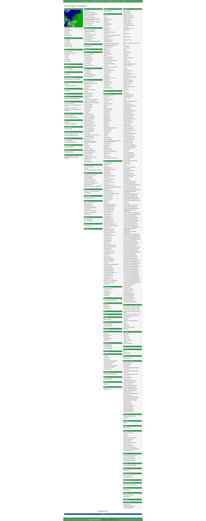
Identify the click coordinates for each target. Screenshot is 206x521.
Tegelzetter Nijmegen (128, 120)
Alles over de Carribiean (89, 54)
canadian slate (87, 214)
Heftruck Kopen (107, 79)
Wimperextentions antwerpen (129, 327)
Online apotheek (127, 48)
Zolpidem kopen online (128, 20)
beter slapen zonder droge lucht (90, 210)
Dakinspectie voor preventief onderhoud (92, 191)
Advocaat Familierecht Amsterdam (130, 437)
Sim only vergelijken (108, 11)
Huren (85, 164)
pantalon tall (126, 323)
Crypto (125, 346)
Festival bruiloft (87, 70)
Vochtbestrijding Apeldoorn (109, 208)
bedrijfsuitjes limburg (88, 93)
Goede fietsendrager (68, 51)
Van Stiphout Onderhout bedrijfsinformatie (131, 220)
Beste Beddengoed (68, 30)
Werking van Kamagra (128, 70)
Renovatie (126, 434)
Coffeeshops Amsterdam (128, 176)
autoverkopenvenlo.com (88, 123)
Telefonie (106, 9)
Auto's (66, 72)
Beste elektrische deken (128, 96)
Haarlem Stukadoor (127, 401)
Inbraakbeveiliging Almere (109, 253)
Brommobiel (106, 322)
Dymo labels (106, 27)
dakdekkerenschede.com (128, 408)
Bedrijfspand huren (107, 28)
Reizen (85, 52)
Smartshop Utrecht (127, 180)
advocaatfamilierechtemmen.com (130, 447)
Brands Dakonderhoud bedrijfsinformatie (131, 198)
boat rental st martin (88, 62)
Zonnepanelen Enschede (109, 235)
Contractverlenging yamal (89, 38)
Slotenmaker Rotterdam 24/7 (109, 182)
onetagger (106, 356)
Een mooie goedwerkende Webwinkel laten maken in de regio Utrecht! (112, 141)
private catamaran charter (89, 118)
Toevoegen (87, 1)
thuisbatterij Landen (127, 357)
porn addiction (87, 147)
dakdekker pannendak (108, 167)
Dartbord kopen (107, 111)
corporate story (107, 84)
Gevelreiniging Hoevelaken (89, 152)
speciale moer (106, 38)
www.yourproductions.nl (128, 362)
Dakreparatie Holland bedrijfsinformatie (131, 269)
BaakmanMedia (104, 519)
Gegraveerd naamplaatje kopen (110, 204)
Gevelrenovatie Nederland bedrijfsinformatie (132, 214)
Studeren (125, 349)
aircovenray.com (107, 256)
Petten (125, 322)
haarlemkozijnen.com (88, 120)
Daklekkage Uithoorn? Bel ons (90, 174)
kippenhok (67, 31)
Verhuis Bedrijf (68, 145)
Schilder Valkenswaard (108, 257)
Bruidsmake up (126, 325)
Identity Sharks (107, 20)
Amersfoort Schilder (107, 248)
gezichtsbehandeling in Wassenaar (130, 301)
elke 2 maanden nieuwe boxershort (110, 158)
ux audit (105, 17)
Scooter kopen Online (108, 338)
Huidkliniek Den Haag (128, 23)
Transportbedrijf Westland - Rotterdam (131, 396)
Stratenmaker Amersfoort (128, 143)
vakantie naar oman (88, 60)
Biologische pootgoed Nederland (110, 127)
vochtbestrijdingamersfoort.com (129, 118)
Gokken (105, 303)
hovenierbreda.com (127, 131)
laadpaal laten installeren (89, 15)
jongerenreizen (126, 203)
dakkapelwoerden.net (108, 266)
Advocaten (126, 463)
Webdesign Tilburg (88, 158)
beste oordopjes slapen (108, 149)
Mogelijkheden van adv (108, 81)
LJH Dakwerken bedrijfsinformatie (130, 215)
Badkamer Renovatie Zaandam (110, 246)
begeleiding (126, 436)
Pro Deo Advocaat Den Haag (129, 138)
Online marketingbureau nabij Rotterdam (131, 367)
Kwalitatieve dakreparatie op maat (71, 117)
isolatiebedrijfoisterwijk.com (109, 269)
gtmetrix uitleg (106, 359)
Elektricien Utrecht (107, 241)
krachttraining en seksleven (109, 362)
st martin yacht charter (88, 65)
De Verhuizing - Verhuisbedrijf (129, 144)
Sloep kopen (126, 54)
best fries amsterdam (88, 36)
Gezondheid (126, 493)
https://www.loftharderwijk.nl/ (70, 53)
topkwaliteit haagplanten (89, 206)
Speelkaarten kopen (108, 119)
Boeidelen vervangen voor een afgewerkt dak (93, 186)
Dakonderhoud (67, 101)
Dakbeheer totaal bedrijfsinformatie (130, 101)
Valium (125, 67)
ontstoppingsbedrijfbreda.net (129, 293)
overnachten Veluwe (88, 73)
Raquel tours (67, 54)
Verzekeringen (87, 49)
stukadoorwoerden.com (108, 267)
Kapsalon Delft (87, 71)
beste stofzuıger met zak (89, 202)
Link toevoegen (101, 511)
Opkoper (105, 16)
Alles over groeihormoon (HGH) (130, 64)
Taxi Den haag (87, 11)
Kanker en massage (127, 14)
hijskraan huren (87, 33)
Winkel (105, 387)
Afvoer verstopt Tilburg (128, 432)
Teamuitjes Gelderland (88, 76)
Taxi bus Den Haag (68, 46)
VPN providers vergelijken (129, 296)
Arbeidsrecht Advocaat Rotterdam (130, 465)
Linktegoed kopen (94, 1)
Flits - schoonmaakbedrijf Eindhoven (130, 146)
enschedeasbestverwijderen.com (110, 272)
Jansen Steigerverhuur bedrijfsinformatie (131, 276)
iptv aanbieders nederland (129, 94)
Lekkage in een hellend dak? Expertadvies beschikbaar (73, 110)
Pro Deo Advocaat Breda (128, 122)
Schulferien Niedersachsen (129, 300)
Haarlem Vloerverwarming (89, 122)
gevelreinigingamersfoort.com (70, 142)
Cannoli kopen (107, 290)
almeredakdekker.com (108, 233)
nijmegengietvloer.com (88, 131)
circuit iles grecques (88, 57)
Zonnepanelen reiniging (108, 191)
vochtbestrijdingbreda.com (129, 406)
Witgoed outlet (106, 118)
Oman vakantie (87, 63)
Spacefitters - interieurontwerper (110, 151)
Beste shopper (126, 333)
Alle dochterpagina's (109, 1)
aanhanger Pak (87, 110)
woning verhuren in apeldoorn (109, 282)
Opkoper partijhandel (108, 24)
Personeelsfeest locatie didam (90, 75)
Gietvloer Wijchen (127, 159)
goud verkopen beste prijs (109, 70)
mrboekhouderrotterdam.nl (129, 411)
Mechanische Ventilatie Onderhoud (110, 60)
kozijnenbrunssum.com (128, 285)
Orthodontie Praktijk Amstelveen (90, 101)
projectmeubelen (87, 86)
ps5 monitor (106, 97)
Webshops (86, 217)
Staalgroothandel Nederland (109, 32)
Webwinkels (106, 93)
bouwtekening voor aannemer (109, 78)
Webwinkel (126, 421)
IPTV (125, 31)
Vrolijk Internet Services (112, 519)
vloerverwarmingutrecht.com (129, 115)
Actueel (85, 28)
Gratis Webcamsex (88, 39)
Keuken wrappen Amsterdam (109, 175)
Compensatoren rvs (88, 225)
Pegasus (105, 154)
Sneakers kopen (107, 116)
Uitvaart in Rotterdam (88, 104)
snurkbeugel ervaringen (128, 104)
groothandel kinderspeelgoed (70, 123)
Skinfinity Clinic (127, 30)
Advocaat (125, 453)
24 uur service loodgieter (108, 179)
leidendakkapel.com (108, 240)
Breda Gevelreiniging (128, 377)
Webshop (86, 201)
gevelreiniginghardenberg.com (90, 150)
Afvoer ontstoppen (107, 174)
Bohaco (125, 165)
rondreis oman (87, 133)
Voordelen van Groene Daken (90, 179)
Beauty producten (107, 137)
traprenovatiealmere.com (128, 383)
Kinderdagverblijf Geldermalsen (130, 416)
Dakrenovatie (67, 113)
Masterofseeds (126, 178)
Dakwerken (86, 189)
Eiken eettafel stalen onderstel (109, 169)
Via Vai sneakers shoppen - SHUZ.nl (131, 315)
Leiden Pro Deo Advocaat (128, 445)
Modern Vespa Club (108, 335)
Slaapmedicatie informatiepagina (130, 77)
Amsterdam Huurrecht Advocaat (130, 458)
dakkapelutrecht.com (127, 125)
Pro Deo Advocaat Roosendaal (129, 380)
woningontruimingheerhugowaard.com (111, 264)
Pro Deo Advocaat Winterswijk (129, 460)
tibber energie (106, 357)
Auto (85, 9)
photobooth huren (127, 489)
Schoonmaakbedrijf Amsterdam (130, 133)
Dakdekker (86, 173)
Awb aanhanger (87, 109)
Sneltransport (106, 33)
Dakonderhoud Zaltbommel (89, 197)
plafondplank (106, 183)
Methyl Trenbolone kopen (128, 73)
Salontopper (67, 122)
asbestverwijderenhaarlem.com (110, 232)
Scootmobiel (106, 343)
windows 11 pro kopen (128, 340)
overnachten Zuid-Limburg (89, 115)
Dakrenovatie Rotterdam (69, 115)
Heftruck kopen (126, 51)
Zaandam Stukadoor (68, 140)
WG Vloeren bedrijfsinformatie (129, 284)
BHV (124, 351)
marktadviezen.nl (107, 73)
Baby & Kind (126, 414)
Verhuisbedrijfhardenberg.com (109, 245)
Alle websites (117, 1)
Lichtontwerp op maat (88, 105)
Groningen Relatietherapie (129, 157)
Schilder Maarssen (107, 249)
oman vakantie (67, 59)
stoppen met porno (127, 496)
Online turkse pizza (107, 291)
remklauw (86, 91)
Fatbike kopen (106, 132)
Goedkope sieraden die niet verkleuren (91, 102)
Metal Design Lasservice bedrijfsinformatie (132, 263)
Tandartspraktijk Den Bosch (129, 25)
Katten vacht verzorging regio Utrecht (131, 374)
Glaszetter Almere (87, 139)
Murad (105, 107)
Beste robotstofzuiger (88, 219)
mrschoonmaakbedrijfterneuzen (71, 85)
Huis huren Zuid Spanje (88, 166)
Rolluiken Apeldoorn (108, 238)
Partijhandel (106, 22)
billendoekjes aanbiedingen (129, 295)
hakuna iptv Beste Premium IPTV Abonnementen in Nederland (90, 142)
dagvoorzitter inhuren (108, 83)
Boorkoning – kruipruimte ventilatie (110, 280)
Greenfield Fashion (107, 110)
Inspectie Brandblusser (108, 57)
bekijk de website (127, 504)
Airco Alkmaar (106, 254)
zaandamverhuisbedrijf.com (109, 230)
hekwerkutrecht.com (127, 107)
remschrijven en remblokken (89, 89)
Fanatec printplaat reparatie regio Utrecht (92, 41)
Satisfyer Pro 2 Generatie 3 (129, 17)
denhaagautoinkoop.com (128, 450)
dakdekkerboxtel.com (128, 403)
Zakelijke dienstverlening (129, 361)
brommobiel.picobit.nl (108, 325)
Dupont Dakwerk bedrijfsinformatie (130, 188)
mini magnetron (68, 90)
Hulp (66, 155)
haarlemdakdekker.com (108, 217)
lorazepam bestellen (127, 19)
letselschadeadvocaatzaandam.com (130, 160)
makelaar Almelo (107, 177)
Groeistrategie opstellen (108, 40)
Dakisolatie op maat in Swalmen (71, 107)
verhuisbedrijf (106, 203)
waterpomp (106, 166)
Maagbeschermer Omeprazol (129, 86)
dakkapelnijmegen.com (108, 214)
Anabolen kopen (127, 60)
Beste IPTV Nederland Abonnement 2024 (131, 43)
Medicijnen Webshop (128, 65)
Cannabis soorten (127, 162)
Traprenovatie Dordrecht (128, 404)
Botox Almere (126, 27)
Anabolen (125, 59)
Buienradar (67, 9)
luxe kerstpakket (107, 293)
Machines (86, 223)
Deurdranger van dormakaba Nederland (111, 43)
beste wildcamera (87, 204)
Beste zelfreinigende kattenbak (90, 207)
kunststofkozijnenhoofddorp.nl (129, 505)
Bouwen (66, 138)
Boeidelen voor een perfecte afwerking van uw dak (73, 105)
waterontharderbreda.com (109, 270)
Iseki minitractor (127, 366)
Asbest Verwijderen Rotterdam (129, 175)
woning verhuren (87, 160)
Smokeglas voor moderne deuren (110, 373)
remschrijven (86, 88)
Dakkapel (66, 93)
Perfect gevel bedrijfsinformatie (129, 183)
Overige (85, 79)
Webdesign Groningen (69, 152)
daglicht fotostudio (107, 319)
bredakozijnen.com (107, 237)
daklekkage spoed (107, 190)
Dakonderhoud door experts (89, 181)
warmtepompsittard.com (88, 161)
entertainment (126, 488)
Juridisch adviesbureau (108, 36)
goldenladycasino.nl (108, 306)
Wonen (105, 161)
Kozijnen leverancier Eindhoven (71, 133)
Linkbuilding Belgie (107, 54)
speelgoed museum (127, 364)
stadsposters (106, 123)
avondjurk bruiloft (127, 163)
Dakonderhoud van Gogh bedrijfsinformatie (132, 282)
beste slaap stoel (87, 209)
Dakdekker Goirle (87, 192)
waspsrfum (67, 84)
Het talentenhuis (107, 86)
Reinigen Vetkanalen (108, 62)
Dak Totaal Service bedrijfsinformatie (131, 264)
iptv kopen (126, 88)
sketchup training (127, 102)
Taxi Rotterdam (67, 40)
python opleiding (127, 352)
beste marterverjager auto (128, 152)
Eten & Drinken (107, 286)
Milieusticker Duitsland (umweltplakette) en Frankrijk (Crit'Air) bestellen (92, 19)
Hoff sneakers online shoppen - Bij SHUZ (131, 308)
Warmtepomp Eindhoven (108, 222)
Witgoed (66, 88)
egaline (125, 99)
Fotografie (106, 317)
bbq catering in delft (68, 44)
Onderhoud (67, 131)
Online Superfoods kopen (109, 95)
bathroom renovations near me (129, 186)
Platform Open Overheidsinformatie (91, 99)
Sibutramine (126, 68)
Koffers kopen (106, 124)
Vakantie (66, 49)
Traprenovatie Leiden (128, 477)
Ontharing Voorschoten (108, 379)
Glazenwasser (67, 28)
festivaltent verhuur (88, 85)
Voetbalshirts (126, 328)
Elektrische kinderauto (108, 103)
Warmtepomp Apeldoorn (108, 211)
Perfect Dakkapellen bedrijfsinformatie (131, 205)
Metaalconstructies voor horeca (90, 34)
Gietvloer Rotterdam (127, 440)
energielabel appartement (89, 136)
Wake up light (126, 337)
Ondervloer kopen (107, 143)
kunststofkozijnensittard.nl (128, 507)
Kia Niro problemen (107, 364)
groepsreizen (126, 202)
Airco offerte (106, 25)
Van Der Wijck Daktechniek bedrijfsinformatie (132, 189)
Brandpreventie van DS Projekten (130, 390)
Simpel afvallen (127, 12)
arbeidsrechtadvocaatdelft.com (129, 382)
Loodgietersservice (107, 180)
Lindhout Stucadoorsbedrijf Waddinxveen (131, 448)
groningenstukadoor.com (108, 275)
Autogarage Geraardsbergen (89, 31)
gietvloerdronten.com (128, 171)
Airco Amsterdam (107, 212)
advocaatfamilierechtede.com (129, 136)
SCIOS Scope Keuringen (128, 391)
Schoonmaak (67, 82)
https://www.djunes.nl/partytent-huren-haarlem (93, 170)
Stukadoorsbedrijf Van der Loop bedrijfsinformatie (130, 210)
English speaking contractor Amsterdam (91, 134)
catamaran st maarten (88, 148)
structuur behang (107, 164)
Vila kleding (126, 319)
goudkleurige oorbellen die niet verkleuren (73, 79)
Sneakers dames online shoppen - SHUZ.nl (132, 314)
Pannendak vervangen (108, 196)
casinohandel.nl (107, 308)
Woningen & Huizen (127, 473)
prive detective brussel (88, 114)
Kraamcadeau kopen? (108, 108)
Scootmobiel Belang (108, 346)
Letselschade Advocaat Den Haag (130, 385)
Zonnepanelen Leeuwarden (109, 251)
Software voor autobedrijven (89, 12)
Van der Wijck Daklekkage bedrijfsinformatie (132, 279)
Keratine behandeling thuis (89, 117)
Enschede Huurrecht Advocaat (129, 442)
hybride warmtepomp (88, 107)
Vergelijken (126, 331)
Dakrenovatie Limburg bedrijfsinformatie (131, 271)
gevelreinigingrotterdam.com (129, 139)
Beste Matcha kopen (108, 139)
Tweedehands (67, 64)
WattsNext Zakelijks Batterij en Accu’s (131, 388)
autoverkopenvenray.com (128, 288)
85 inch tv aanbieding (69, 69)
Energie (125, 356)
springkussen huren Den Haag (129, 298)
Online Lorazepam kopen (128, 57)
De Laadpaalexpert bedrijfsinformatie (131, 219)
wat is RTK (106, 65)
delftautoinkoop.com (127, 379)
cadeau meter (126, 417)
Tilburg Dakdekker (127, 168)
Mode (125, 304)
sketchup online (107, 52)
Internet (105, 354)
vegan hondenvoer (107, 145)
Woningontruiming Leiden (109, 209)
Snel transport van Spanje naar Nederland (92, 21)
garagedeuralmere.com (128, 134)
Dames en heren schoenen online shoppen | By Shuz (132, 312)
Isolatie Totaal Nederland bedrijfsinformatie (132, 200)
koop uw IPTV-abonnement (89, 138)
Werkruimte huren (107, 50)
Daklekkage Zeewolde (88, 184)
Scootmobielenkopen (108, 345)
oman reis (66, 56)
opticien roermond (107, 389)
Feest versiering (107, 115)
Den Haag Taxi (67, 41)
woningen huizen (127, 502)
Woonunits (106, 201)
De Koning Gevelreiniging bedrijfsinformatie (132, 184)
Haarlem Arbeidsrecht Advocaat (130, 105)
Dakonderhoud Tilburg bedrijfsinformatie (131, 208)
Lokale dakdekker (87, 196)
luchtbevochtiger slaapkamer (129, 154)
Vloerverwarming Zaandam (89, 130)
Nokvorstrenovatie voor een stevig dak (72, 98)
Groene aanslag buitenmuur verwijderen (111, 193)
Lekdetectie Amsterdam (108, 261)
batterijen (105, 134)
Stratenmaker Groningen (128, 290)
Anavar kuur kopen (127, 62)
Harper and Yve (127, 317)
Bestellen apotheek (107, 129)
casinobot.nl (106, 305)
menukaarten (106, 295)
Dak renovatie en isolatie (108, 195)
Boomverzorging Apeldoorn (129, 114)
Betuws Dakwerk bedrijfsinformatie (130, 222)
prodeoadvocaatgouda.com (129, 128)
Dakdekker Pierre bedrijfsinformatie (130, 195)
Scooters (106, 331)
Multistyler (125, 335)
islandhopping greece (88, 58)
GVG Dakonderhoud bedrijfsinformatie (131, 193)
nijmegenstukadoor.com (128, 141)
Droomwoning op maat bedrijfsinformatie (131, 212)
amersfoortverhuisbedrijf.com (109, 259)
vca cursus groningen (88, 94)
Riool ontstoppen (68, 126)
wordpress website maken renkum (110, 66)
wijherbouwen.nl (107, 76)
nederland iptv (126, 89)
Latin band (86, 168)
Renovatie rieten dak (108, 163)
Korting (66, 67)
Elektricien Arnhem (88, 155)
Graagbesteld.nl (107, 121)
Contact (106, 511)
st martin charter (127, 338)
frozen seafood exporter (108, 288)
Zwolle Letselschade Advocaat (129, 130)
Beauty (105, 377)
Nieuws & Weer (87, 44)
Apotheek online (127, 85)
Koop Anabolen (127, 72)
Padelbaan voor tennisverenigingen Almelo (112, 35)
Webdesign (67, 150)
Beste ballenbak (107, 283)
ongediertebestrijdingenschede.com (111, 225)
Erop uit (85, 68)
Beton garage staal (107, 172)
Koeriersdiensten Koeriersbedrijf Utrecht (131, 393)
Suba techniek (106, 30)
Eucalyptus (106, 136)
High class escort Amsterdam (89, 29)
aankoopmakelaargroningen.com (130, 387)
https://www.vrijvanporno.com (129, 494)
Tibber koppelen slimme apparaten (110, 360)
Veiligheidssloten (107, 153)
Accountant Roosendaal (89, 81)
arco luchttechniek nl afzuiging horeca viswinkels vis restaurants (111, 45)
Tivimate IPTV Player (128, 40)
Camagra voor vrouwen (108, 99)
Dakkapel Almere (127, 287)
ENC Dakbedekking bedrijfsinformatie (131, 197)
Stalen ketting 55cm (127, 11)
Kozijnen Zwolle (107, 227)
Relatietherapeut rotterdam (129, 15)
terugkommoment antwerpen (89, 17)
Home (81, 1)
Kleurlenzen (106, 102)
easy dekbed (67, 33)
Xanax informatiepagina (128, 80)
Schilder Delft (126, 470)
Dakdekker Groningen (128, 109)
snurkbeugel (106, 146)
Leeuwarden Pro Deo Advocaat (90, 156)
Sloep (125, 49)
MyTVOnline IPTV (127, 36)
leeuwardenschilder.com (108, 219)
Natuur (105, 298)
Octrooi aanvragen (107, 71)
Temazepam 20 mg (127, 75)
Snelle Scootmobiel (88, 46)
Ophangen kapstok (107, 200)
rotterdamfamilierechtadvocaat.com (130, 455)
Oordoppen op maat (108, 148)
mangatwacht (86, 97)
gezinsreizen (126, 151)
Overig (66, 120)
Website (105, 55)
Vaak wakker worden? (128, 83)
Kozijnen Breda (126, 375)
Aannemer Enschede (88, 153)
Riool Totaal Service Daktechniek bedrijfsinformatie (130, 192)
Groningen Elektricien (128, 444)
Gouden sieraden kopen (69, 77)
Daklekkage (67, 96)
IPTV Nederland (127, 33)
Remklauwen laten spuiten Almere (90, 14)
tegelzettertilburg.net (127, 112)
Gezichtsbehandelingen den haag (90, 83)
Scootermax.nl (106, 340)
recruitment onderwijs (88, 96)
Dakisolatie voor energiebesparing (90, 183)
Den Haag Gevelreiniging (109, 229)
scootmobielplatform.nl (108, 348)
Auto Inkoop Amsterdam (88, 126)
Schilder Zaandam (107, 216)
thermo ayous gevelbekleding (90, 212)
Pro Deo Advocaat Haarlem (129, 457)
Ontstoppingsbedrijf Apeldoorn (109, 206)
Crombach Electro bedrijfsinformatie (130, 206)
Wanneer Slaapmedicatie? (129, 81)
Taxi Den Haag (67, 43)
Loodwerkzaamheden (88, 176)
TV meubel (86, 112)
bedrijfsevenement (127, 483)
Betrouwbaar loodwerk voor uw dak (71, 135)
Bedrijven (125, 431)
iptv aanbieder (126, 93)
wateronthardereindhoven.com (90, 125)
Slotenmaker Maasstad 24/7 (109, 185)
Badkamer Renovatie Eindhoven (110, 224)
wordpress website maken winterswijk (131, 371)
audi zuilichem (67, 74)
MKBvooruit (106, 49)
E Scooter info (106, 336)
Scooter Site (106, 333)
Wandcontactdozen (107, 131)
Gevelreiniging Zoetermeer (129, 173)
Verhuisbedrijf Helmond (69, 147)
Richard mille (106, 105)
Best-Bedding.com (68, 35)
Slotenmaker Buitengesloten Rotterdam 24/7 (112, 187)
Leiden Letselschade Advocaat (129, 167)
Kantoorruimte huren (108, 47)
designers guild (107, 171)
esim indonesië (87, 55)
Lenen (105, 91)
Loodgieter (106, 262)
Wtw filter (125, 422)
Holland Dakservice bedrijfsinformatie (131, 217)
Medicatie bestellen (127, 97)
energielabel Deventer (128, 292)
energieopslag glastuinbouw (109, 63)
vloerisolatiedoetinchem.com (129, 170)
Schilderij (106, 382)
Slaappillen (126, 56)
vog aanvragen (107, 68)
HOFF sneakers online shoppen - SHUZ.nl (132, 306)
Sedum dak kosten (127, 427)
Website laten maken (108, 19)
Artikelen (101, 1)
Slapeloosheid (126, 78)
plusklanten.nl (106, 75)
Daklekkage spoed (107, 188)
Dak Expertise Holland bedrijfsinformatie (131, 259)
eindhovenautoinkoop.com (89, 128)
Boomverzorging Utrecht (128, 117)
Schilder (125, 468)
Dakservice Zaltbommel (69, 103)
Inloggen (124, 1)
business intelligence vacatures (130, 484)
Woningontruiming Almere (129, 475)
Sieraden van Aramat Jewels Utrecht (130, 320)
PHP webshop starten (108, 87)
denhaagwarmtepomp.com (109, 220)
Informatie (126, 9)
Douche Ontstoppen (68, 128)
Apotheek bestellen (127, 22)
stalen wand (106, 372)
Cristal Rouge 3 (107, 100)
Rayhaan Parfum (107, 156)
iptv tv (125, 91)
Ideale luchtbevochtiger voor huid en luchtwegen (71, 157)
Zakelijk (105, 14)
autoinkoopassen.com (88, 23)
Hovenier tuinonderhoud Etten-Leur (110, 300)
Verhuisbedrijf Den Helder (128, 126)
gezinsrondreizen (127, 149)
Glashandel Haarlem (127, 395)
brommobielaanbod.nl (108, 324)
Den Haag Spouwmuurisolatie (129, 110)
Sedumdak (126, 426)
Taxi (65, 38)
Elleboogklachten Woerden (129, 28)
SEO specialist (126, 369)
